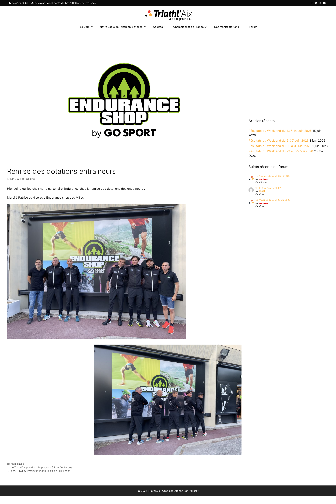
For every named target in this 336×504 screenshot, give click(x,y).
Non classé (17, 463)
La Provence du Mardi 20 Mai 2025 (272, 200)
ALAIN (262, 191)
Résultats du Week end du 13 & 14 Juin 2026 (280, 131)
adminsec (263, 179)
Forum (253, 26)
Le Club (84, 26)
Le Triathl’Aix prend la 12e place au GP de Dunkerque (41, 467)
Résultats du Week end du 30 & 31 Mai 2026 (280, 146)
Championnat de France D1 (190, 26)
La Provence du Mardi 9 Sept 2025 (272, 176)
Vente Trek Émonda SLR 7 (268, 188)
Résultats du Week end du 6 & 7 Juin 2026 (278, 140)
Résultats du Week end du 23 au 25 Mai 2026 (280, 151)
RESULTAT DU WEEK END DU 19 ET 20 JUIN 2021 (40, 471)
